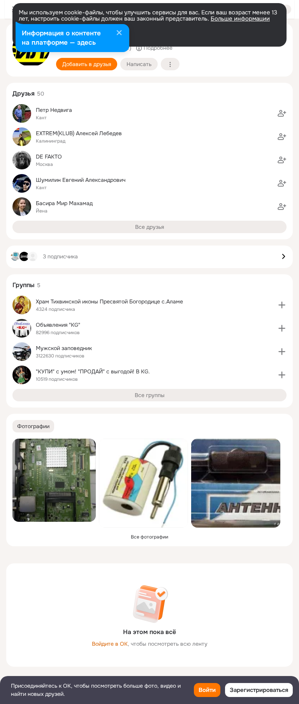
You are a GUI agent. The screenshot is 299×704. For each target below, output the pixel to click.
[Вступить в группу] (282, 305)
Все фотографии (149, 537)
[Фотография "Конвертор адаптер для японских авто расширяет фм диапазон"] (143, 483)
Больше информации (240, 19)
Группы (23, 285)
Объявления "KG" (58, 324)
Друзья (23, 93)
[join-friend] (282, 113)
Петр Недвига (54, 109)
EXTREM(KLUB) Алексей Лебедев (79, 133)
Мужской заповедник (64, 348)
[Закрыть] (119, 33)
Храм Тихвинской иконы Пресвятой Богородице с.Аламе (109, 301)
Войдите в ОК (110, 643)
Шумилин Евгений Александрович (80, 179)
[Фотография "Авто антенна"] (235, 483)
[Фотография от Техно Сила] (54, 480)
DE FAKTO (49, 156)
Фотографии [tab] (33, 426)
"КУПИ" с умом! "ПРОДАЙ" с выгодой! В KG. (93, 371)
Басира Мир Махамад (64, 203)
